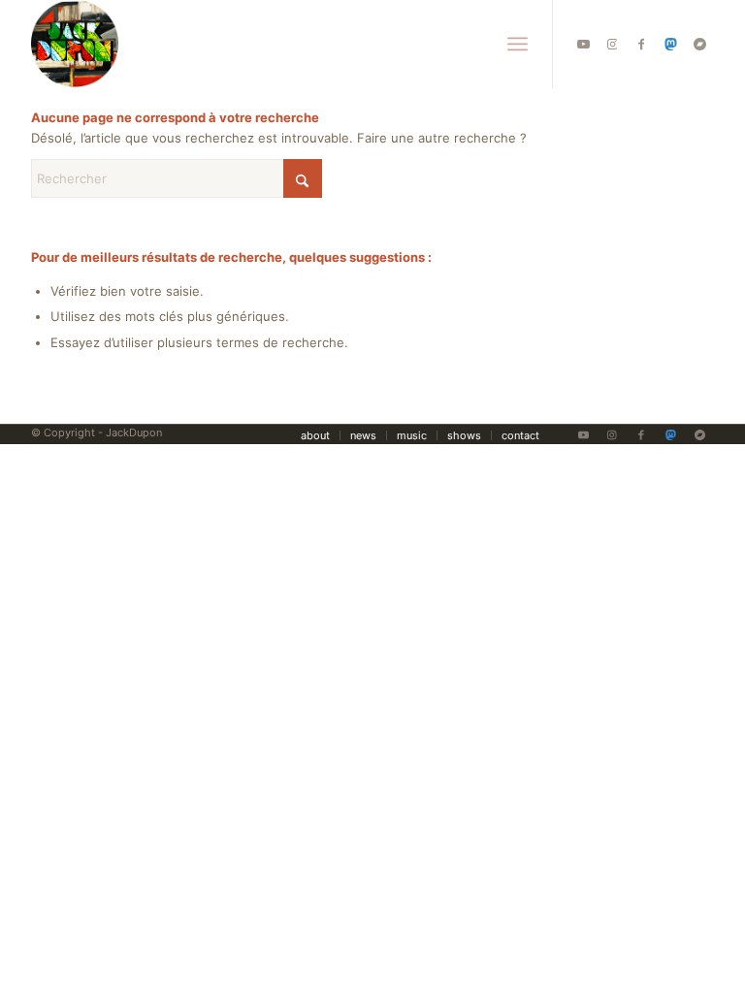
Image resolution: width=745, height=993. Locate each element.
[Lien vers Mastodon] (670, 43)
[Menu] (517, 43)
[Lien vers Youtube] (583, 43)
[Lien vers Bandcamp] (699, 43)
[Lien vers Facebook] (641, 43)
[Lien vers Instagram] (612, 43)
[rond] (74, 43)
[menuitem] (517, 43)
